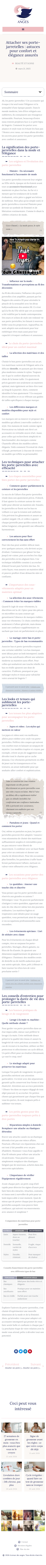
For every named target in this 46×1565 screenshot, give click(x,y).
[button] (23, 29)
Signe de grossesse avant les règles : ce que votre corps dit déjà (34, 1443)
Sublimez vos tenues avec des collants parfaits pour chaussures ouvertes (24, 983)
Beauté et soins (24, 63)
